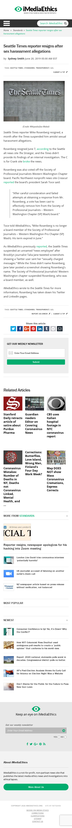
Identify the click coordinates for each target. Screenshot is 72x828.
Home (6, 30)
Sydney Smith (16, 58)
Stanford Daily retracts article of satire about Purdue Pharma (12, 424)
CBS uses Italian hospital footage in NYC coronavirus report (55, 425)
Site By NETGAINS (53, 805)
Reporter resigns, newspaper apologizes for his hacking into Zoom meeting (35, 546)
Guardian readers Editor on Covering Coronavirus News (33, 424)
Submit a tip (59, 72)
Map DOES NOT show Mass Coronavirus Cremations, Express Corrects (55, 479)
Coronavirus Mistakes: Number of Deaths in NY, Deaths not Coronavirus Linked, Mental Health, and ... (12, 487)
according (43, 149)
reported (8, 182)
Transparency (42, 68)
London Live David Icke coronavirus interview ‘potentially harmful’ (40, 559)
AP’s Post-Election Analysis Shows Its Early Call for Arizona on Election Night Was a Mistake (41, 672)
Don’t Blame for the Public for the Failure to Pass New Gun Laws (43, 685)
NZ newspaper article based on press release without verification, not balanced (40, 586)
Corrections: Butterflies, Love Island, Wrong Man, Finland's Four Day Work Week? (33, 463)
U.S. (52, 68)
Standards (18, 30)
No (62, 737)
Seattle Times (16, 68)
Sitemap (37, 818)
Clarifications (38, 816)
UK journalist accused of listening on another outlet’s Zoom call (40, 572)
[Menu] (6, 23)
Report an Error (40, 313)
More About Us (36, 787)
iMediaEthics (36, 9)
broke (26, 161)
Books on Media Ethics (38, 810)
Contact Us (37, 821)
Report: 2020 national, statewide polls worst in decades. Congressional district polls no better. (41, 658)
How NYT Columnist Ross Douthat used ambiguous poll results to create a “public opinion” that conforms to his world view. (39, 645)
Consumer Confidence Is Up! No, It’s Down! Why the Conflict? (42, 630)
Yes (55, 737)
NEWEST (8, 620)
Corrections (38, 813)
